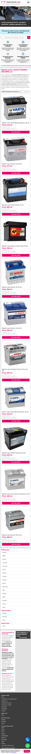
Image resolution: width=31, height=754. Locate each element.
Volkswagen (4, 735)
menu (28, 2)
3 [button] (11, 28)
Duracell (4, 566)
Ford (2, 731)
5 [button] (15, 28)
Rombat (4, 600)
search (29, 37)
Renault (3, 737)
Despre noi (4, 701)
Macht (4, 583)
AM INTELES (27, 751)
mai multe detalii (15, 132)
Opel (2, 741)
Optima (4, 593)
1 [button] (7, 28)
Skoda (3, 733)
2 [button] (9, 28)
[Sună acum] (27, 739)
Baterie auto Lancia (23, 65)
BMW (3, 555)
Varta (3, 607)
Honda (3, 743)
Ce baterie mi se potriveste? (9, 699)
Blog (2, 697)
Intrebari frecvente (6, 703)
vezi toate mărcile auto (7, 745)
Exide (4, 569)
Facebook (4, 707)
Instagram (4, 708)
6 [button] (17, 28)
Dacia (3, 729)
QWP (3, 597)
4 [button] (13, 28)
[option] (15, 16)
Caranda (4, 562)
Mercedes (5, 586)
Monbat (4, 579)
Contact (3, 710)
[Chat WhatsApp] (27, 745)
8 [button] (22, 28)
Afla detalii (13, 752)
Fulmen (4, 576)
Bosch (4, 559)
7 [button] (20, 28)
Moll (3, 590)
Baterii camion (6, 610)
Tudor (4, 604)
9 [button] (24, 28)
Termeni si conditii (6, 705)
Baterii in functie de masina (12, 65)
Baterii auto (5, 549)
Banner (4, 552)
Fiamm (4, 573)
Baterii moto (5, 623)
